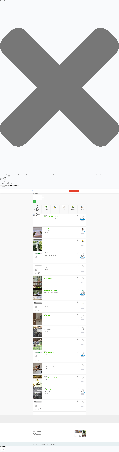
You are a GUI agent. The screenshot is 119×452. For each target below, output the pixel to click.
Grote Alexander (47, 315)
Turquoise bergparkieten (49, 327)
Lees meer (34, 433)
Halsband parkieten (48, 253)
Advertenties (50, 191)
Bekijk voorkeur (10, 185)
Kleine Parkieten (81, 210)
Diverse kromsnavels (37, 210)
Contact (83, 220)
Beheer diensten (4, 181)
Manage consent (3, 446)
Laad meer (59, 413)
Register (85, 191)
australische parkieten (48, 340)
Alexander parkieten (48, 265)
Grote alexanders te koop (49, 352)
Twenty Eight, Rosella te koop (50, 290)
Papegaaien (46, 210)
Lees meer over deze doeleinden (7, 183)
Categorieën (56, 191)
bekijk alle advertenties (82, 219)
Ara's (55, 210)
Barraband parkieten (48, 228)
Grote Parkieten (73, 210)
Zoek (34, 201)
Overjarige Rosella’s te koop (49, 303)
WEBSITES (61, 191)
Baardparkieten (47, 402)
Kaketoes (64, 210)
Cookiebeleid (4, 186)
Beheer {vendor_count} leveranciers (7, 182)
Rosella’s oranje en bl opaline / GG (51, 216)
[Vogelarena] (34, 191)
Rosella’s (45, 364)
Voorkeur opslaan (16, 185)
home (44, 191)
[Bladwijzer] (77, 215)
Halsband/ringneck (48, 278)
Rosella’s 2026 (46, 241)
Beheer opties (4, 180)
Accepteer (1, 185)
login (82, 191)
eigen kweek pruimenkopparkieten (51, 377)
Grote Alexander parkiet (48, 389)
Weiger (5, 185)
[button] (59, 87)
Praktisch (65, 191)
